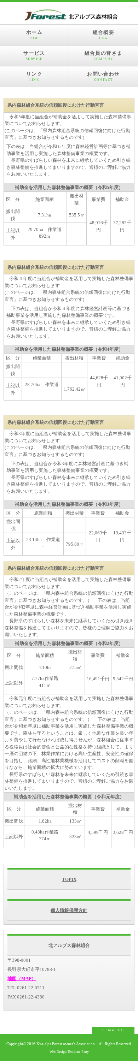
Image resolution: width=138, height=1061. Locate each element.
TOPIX (69, 879)
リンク (34, 76)
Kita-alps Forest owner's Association (65, 1044)
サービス (34, 56)
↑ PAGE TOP (113, 1030)
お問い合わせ (103, 76)
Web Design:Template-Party (69, 1052)
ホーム (34, 35)
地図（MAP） (21, 978)
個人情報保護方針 (69, 910)
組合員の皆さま (104, 56)
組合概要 (104, 35)
